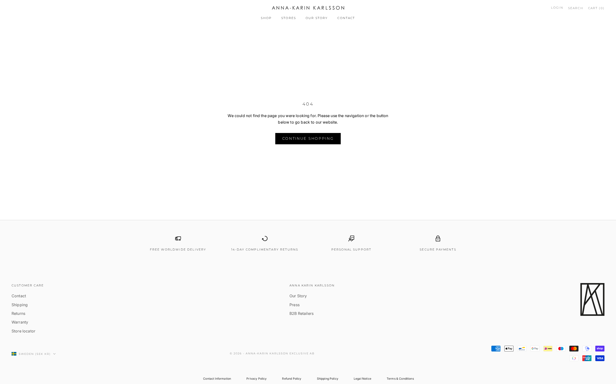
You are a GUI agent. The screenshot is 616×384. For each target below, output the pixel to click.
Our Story (298, 295)
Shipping (20, 304)
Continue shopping (308, 138)
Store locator (23, 331)
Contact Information (217, 378)
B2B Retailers (301, 313)
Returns (18, 313)
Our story (317, 18)
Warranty (20, 322)
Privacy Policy (256, 378)
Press (294, 304)
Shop (266, 18)
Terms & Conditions (400, 378)
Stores (288, 18)
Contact (346, 18)
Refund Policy (291, 378)
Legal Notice (362, 378)
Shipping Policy (327, 378)
